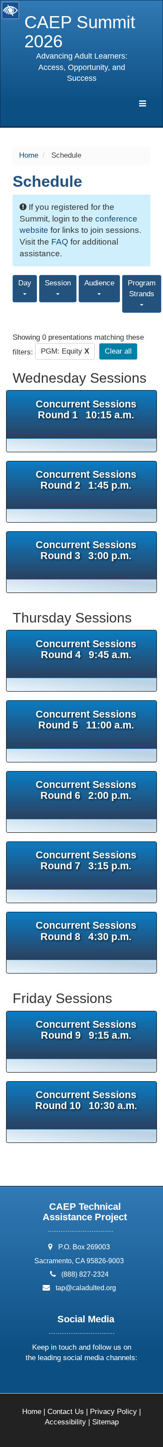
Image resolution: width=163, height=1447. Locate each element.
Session (58, 283)
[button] (48, 1381)
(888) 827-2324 (85, 1274)
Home (28, 155)
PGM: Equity (65, 351)
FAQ (59, 241)
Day (24, 283)
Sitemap (105, 1422)
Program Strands (142, 288)
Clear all (118, 351)
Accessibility (65, 1422)
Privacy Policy (113, 1411)
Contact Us (65, 1411)
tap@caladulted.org (86, 1287)
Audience (99, 283)
